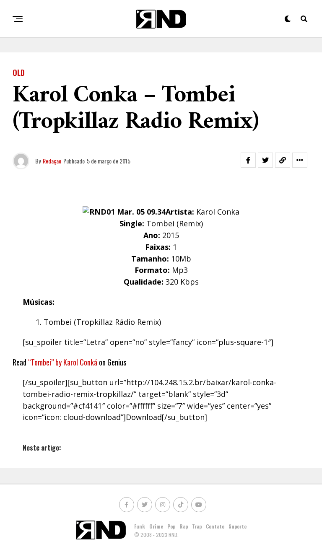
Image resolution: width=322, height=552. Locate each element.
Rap (183, 526)
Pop (171, 526)
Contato (215, 526)
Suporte (238, 526)
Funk (139, 526)
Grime (156, 526)
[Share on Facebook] (248, 160)
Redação (52, 160)
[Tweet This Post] (265, 160)
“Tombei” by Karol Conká (62, 362)
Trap (197, 526)
